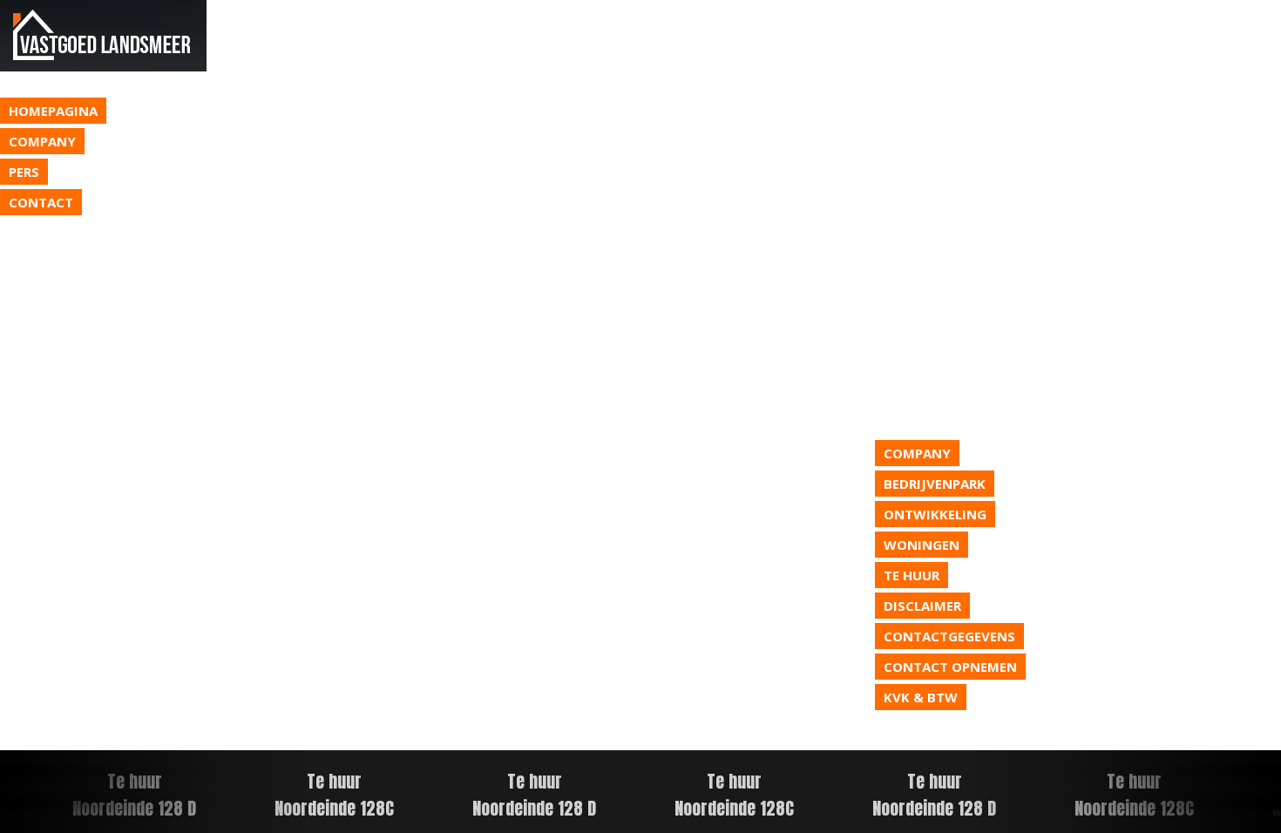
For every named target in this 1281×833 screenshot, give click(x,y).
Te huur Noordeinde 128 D (531, 795)
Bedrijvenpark (935, 483)
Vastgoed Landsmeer (103, 35)
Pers (24, 171)
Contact (41, 202)
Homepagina (53, 110)
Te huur (911, 575)
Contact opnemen (950, 666)
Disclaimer (922, 605)
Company (42, 141)
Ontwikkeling (935, 514)
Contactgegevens (949, 636)
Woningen (921, 544)
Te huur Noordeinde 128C (330, 795)
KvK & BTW (921, 697)
